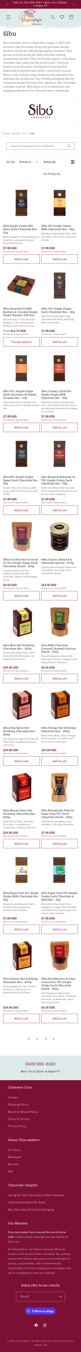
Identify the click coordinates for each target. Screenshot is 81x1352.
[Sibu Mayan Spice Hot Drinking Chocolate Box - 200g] (21, 787)
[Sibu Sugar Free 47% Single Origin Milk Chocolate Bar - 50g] (21, 870)
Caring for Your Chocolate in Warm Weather (36, 1195)
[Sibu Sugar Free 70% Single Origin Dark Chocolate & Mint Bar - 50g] (59, 870)
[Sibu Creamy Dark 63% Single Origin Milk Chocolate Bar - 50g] (59, 368)
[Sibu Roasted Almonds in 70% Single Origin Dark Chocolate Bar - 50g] (59, 453)
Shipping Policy (18, 1104)
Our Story (14, 1150)
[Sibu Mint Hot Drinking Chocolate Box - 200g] (21, 622)
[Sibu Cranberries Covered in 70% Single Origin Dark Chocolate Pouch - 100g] (21, 536)
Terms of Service (18, 1119)
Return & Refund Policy (23, 1112)
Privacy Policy (17, 1126)
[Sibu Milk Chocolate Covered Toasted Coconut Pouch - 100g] (59, 622)
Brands (16, 133)
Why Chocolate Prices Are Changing (31, 1209)
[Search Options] (70, 146)
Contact (13, 1097)
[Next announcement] (73, 4)
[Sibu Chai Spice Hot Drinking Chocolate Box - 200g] (21, 704)
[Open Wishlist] (61, 17)
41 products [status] (52, 174)
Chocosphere (23, 1340)
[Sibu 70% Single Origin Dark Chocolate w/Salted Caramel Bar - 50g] (21, 368)
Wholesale (14, 1157)
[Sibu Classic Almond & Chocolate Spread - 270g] (59, 536)
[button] (8, 17)
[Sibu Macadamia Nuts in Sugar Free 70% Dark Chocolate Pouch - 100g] (59, 787)
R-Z (25, 133)
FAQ (10, 1171)
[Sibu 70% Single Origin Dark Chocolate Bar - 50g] (59, 285)
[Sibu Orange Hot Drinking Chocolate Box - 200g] (59, 704)
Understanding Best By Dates (27, 1202)
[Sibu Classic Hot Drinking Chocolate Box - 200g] (21, 955)
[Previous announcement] (7, 4)
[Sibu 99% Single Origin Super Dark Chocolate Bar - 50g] (21, 453)
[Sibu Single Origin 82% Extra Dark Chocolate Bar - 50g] (21, 203)
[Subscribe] (60, 1296)
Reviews (13, 1164)
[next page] (53, 1038)
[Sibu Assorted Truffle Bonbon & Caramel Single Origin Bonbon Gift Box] (21, 285)
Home (6, 133)
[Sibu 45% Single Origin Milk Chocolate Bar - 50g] (59, 203)
